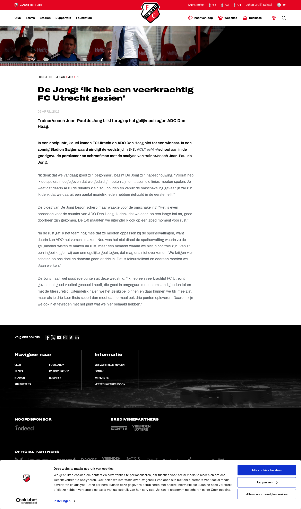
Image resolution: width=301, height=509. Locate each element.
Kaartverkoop (59, 371)
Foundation (56, 364)
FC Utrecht (45, 77)
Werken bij (102, 378)
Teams (19, 371)
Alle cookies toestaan (267, 470)
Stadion (20, 378)
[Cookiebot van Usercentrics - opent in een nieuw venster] (26, 501)
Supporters (23, 384)
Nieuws (60, 77)
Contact (100, 371)
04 (77, 77)
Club (18, 364)
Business (55, 378)
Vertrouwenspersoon (110, 384)
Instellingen (62, 501)
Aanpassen (265, 482)
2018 (70, 77)
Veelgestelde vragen (109, 364)
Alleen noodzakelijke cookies (266, 494)
